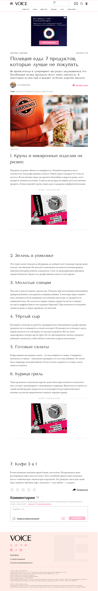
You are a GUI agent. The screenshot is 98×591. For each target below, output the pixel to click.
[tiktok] (16, 550)
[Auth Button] (86, 3)
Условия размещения (17, 559)
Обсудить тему (82, 85)
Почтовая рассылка (76, 3)
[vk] (16, 545)
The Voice (21, 3)
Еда (43, 91)
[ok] (11, 550)
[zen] (25, 545)
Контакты (14, 555)
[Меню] (11, 3)
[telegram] (21, 545)
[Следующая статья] (49, 526)
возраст (38, 91)
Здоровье (14, 53)
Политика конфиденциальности (21, 562)
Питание (49, 91)
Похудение (29, 91)
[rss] (11, 545)
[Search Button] (81, 3)
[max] (21, 550)
